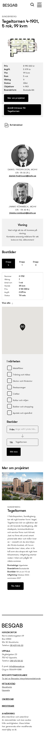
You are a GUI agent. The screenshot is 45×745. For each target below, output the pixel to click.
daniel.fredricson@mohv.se (22, 176)
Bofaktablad (16, 125)
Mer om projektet (16, 98)
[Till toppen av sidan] (40, 608)
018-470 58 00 (16, 661)
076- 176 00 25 (22, 173)
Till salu (15, 586)
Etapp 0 (36, 263)
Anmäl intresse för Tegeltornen (17, 109)
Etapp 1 (22, 263)
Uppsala (6, 690)
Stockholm (7, 687)
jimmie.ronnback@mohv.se (22, 213)
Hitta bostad (8, 684)
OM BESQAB (8, 699)
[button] (39, 5)
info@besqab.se (16, 666)
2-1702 (21, 276)
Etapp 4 (8, 263)
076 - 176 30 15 (22, 210)
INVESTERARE (8, 706)
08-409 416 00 (16, 645)
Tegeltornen (16, 511)
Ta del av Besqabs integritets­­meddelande (21, 679)
